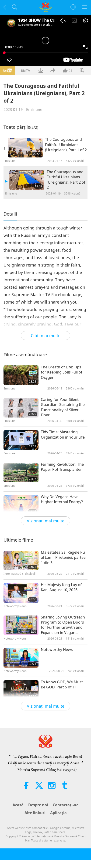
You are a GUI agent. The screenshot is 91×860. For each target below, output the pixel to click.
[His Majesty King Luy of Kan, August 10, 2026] (21, 593)
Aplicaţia (58, 812)
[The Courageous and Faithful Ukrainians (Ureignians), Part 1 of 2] (25, 147)
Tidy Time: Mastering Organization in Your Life (63, 434)
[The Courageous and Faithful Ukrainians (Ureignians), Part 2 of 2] (26, 180)
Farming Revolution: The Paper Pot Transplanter (62, 467)
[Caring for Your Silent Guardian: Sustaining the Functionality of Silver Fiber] (21, 407)
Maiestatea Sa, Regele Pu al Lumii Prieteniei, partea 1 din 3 (63, 557)
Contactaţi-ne (65, 804)
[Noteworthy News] (21, 658)
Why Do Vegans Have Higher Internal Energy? (62, 499)
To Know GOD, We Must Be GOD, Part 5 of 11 (62, 684)
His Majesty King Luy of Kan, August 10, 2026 (61, 587)
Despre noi (38, 804)
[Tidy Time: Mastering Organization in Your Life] (21, 440)
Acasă (18, 804)
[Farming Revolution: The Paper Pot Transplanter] (21, 472)
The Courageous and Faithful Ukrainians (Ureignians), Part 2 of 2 (66, 179)
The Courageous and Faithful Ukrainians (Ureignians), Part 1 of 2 (66, 144)
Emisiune (34, 109)
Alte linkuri (35, 812)
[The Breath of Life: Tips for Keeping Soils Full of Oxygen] (21, 375)
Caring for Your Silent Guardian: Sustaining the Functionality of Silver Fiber (63, 407)
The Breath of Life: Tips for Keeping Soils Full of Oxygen (61, 372)
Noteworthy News (57, 649)
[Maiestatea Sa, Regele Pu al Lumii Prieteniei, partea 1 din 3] (21, 560)
